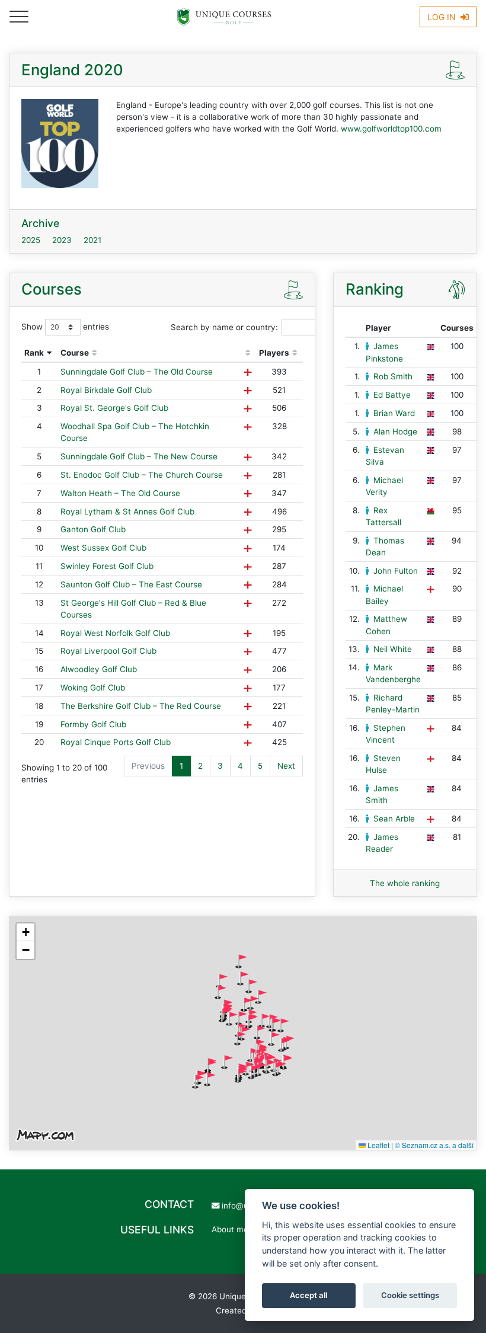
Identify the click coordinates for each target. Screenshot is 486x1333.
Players (274, 352)
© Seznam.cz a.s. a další (434, 1145)
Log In (442, 17)
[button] (241, 961)
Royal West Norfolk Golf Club (115, 633)
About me (230, 1229)
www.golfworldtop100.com (391, 128)
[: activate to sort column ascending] (247, 353)
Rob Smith (393, 376)
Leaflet (377, 1145)
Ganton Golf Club (93, 529)
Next (286, 766)
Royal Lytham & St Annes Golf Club (127, 511)
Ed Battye (392, 394)
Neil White (392, 649)
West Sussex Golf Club (103, 547)
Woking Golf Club (92, 687)
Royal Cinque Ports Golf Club (115, 742)
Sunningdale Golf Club (136, 371)
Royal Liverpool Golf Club (108, 651)
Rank (34, 352)
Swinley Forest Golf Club (107, 566)
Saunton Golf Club (131, 584)
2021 (92, 240)
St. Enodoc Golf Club (141, 475)
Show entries (65, 326)
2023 (62, 240)
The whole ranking (405, 883)
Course (74, 352)
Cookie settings (410, 1295)
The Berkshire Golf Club (140, 706)
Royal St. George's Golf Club (114, 408)
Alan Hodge (395, 431)
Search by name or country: (224, 327)
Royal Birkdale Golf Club (106, 390)
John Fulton (395, 571)
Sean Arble (394, 818)
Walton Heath (120, 493)
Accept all (308, 1295)
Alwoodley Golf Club (98, 669)
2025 (30, 240)
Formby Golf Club (93, 724)
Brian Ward (394, 413)
